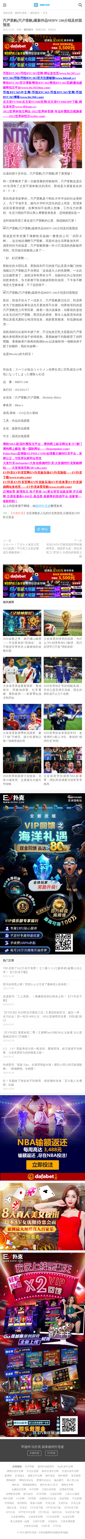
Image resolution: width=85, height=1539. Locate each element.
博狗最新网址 (30, 1484)
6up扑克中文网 (65, 1466)
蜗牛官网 (8, 1498)
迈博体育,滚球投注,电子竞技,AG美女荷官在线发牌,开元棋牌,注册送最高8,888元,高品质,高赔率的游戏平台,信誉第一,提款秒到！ (42, 496)
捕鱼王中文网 (35, 1475)
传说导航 (64, 1498)
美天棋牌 (76, 1475)
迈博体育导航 (66, 1489)
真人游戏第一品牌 (19, 1521)
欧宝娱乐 (28, 1494)
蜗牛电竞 (50, 1475)
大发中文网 (38, 1521)
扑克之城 (50, 1503)
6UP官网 (33, 1489)
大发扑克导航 (49, 1489)
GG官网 (20, 1498)
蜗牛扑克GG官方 (49, 1484)
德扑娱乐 (35, 13)
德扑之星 (11, 1507)
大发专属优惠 (68, 1521)
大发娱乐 (52, 1521)
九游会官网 (68, 1516)
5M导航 (32, 1498)
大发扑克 (34, 1453)
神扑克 (15, 1484)
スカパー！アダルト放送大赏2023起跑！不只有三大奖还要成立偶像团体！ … (21, 548)
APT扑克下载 (71, 1507)
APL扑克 (10, 1512)
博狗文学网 (67, 1484)
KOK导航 (41, 1494)
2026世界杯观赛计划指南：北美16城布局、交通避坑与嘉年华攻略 (22, 780)
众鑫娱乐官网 (19, 1489)
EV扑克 (51, 1453)
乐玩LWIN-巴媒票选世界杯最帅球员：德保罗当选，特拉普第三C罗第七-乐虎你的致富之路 (64, 550)
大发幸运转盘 (31, 1526)
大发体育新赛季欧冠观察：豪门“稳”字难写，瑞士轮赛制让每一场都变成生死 (22, 736)
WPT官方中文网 (26, 1512)
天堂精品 (9, 1503)
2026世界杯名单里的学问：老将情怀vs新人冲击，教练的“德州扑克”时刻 (63, 736)
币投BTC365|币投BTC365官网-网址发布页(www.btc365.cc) (41, 73)
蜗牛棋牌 (63, 1475)
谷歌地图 (63, 1532)
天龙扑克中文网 (70, 1471)
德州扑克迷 (42, 5)
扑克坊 (23, 1507)
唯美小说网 (36, 1503)
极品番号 (59, 1480)
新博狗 (8, 1475)
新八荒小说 (73, 1480)
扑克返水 (20, 1475)
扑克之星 (76, 1503)
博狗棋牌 (11, 1480)
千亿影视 (77, 1498)
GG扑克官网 (52, 1516)
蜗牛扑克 (57, 1512)
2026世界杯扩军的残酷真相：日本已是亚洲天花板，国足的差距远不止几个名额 (63, 689)
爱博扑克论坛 (44, 1480)
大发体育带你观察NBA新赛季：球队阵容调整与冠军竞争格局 (63, 780)
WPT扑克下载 (53, 1507)
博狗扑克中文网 (15, 1471)
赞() (45, 529)
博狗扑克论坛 (26, 1480)
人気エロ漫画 (72, 1494)
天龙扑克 (63, 1503)
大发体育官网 (35, 1516)
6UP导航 (29, 1466)
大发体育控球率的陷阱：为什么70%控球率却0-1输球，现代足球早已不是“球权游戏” (63, 642)
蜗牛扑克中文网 (50, 1471)
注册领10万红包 (47, 1498)
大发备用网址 (18, 1516)
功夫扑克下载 (72, 1512)
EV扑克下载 (36, 1507)
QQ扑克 (46, 1526)
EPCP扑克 (44, 1512)
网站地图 (53, 1532)
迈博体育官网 (13, 1494)
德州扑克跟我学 (46, 1466)
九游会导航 (56, 1494)
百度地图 (43, 1532)
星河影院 (22, 1503)
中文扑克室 (33, 1471)
